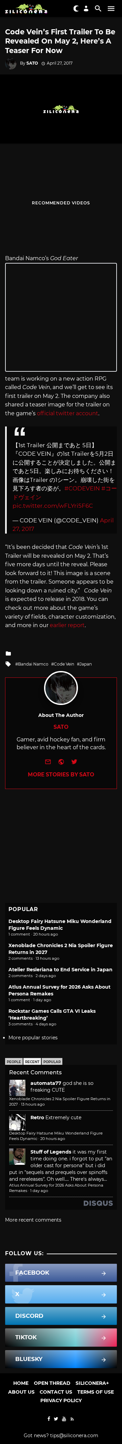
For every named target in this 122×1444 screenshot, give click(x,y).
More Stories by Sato (61, 774)
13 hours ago (33, 1104)
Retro (37, 1117)
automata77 (45, 1083)
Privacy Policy (61, 1400)
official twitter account (67, 413)
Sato (32, 63)
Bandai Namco (33, 664)
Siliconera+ (92, 1383)
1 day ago (39, 1190)
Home (20, 1383)
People (14, 1062)
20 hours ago (52, 1138)
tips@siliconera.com (74, 1435)
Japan (86, 664)
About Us (21, 1392)
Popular (52, 1062)
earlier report (67, 625)
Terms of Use (95, 1392)
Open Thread (52, 1383)
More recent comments (33, 1220)
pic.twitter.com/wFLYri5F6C (53, 505)
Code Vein (64, 664)
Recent (32, 1062)
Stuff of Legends (50, 1152)
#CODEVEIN (82, 488)
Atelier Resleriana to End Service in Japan (60, 970)
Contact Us (56, 1392)
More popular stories (33, 1038)
